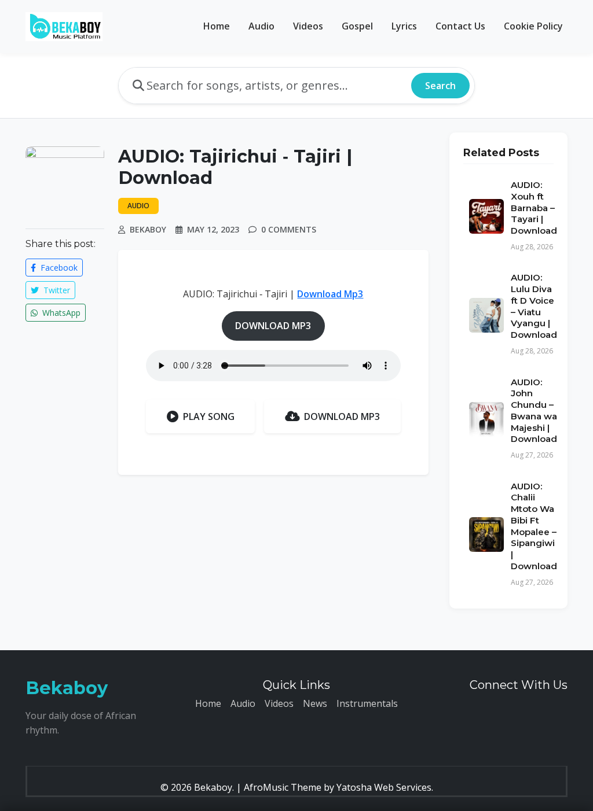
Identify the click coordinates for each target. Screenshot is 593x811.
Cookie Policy (533, 26)
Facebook (58, 267)
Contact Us (460, 26)
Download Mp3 (330, 293)
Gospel (357, 26)
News (315, 703)
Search (440, 85)
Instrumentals (367, 703)
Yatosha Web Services (383, 787)
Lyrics (404, 26)
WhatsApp (60, 312)
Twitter (55, 290)
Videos (308, 26)
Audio (261, 26)
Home (216, 26)
